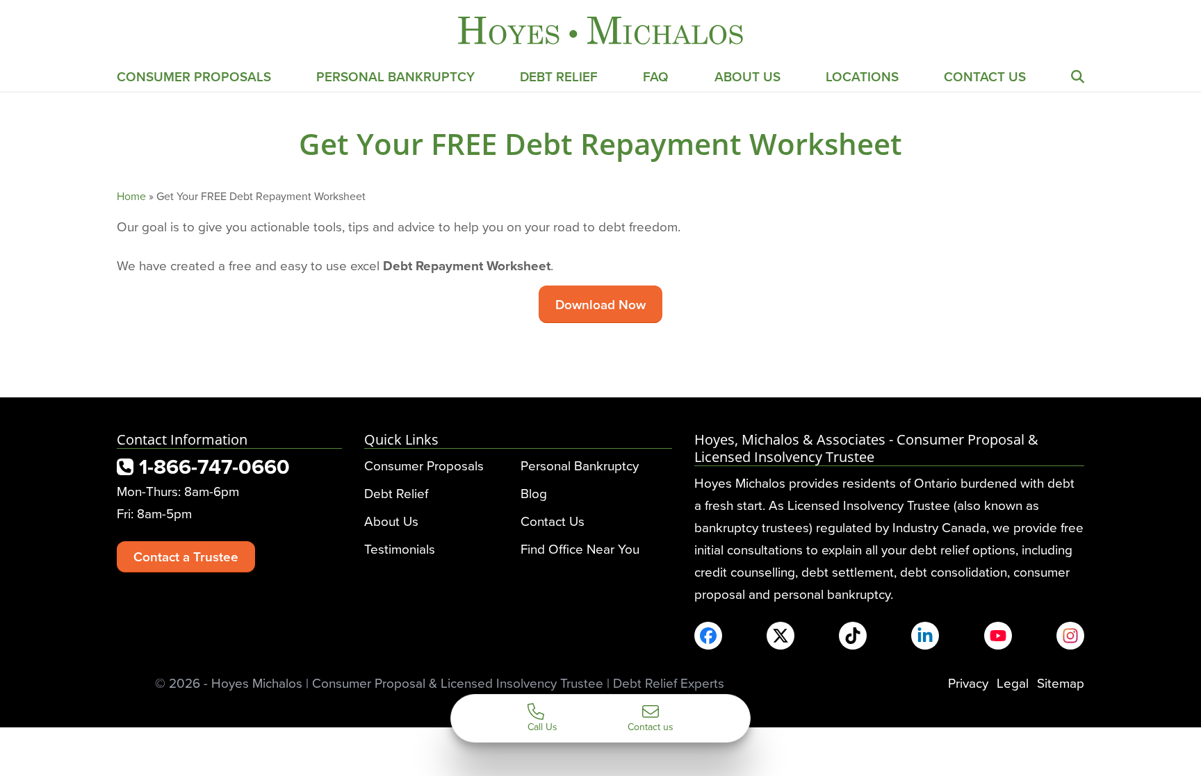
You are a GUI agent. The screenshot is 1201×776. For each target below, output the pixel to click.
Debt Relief (559, 76)
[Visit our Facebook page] (708, 636)
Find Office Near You (580, 548)
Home (131, 196)
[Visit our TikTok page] (853, 636)
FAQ (656, 76)
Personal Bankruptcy (395, 76)
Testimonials (399, 548)
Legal (1013, 682)
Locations (862, 76)
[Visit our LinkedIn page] (925, 636)
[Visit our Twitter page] (780, 636)
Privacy (968, 682)
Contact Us (985, 76)
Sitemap (1060, 682)
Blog (534, 493)
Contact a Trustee (185, 556)
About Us (747, 76)
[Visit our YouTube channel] (998, 636)
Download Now (600, 304)
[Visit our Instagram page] (1070, 636)
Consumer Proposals (194, 76)
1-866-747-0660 (211, 466)
